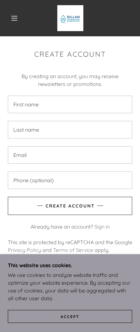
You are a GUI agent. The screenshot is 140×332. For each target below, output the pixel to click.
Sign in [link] (102, 226)
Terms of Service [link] (73, 250)
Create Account (70, 206)
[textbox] (70, 104)
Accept (70, 316)
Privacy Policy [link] (24, 250)
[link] (70, 18)
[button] (14, 18)
